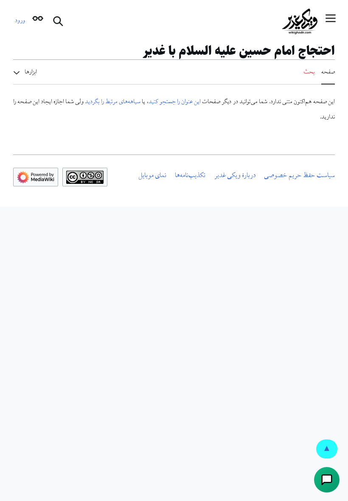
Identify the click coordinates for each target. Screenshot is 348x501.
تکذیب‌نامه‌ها (190, 176)
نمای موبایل (152, 176)
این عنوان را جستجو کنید (175, 102)
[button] (330, 21)
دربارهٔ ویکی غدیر (234, 176)
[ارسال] (327, 480)
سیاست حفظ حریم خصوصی (299, 176)
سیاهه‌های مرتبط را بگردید (112, 102)
